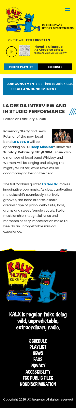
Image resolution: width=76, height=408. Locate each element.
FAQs (38, 359)
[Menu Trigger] (67, 8)
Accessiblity (38, 372)
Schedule (38, 341)
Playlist (38, 347)
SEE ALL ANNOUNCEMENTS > (33, 89)
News (38, 353)
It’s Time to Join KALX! (55, 83)
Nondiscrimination (38, 384)
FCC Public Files (38, 378)
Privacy (38, 366)
